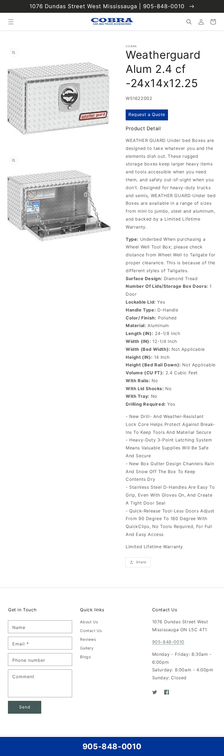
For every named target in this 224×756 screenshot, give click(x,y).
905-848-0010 (168, 642)
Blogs (85, 656)
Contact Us (91, 630)
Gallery (86, 648)
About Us (89, 621)
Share (141, 562)
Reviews (88, 639)
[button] (11, 22)
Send (24, 707)
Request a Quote (146, 114)
